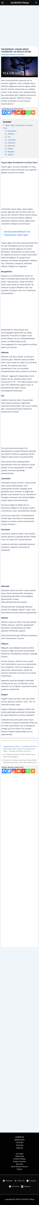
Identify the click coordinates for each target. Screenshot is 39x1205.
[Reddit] (18, 112)
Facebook (9, 1181)
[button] (36, 2)
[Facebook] (4, 112)
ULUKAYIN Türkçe (20, 2)
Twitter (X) (20, 1181)
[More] (33, 112)
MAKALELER (19, 1140)
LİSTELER (19, 1142)
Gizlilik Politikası (20, 1159)
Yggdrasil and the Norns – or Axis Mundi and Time (20, 746)
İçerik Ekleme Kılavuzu (19, 1167)
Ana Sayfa (19, 1154)
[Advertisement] (19, 25)
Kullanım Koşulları (19, 1161)
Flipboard (27, 1186)
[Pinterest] (23, 112)
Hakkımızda (19, 1156)
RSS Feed (15, 1186)
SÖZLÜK (19, 1148)
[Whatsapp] (28, 112)
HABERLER (19, 1137)
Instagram (32, 1181)
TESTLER (19, 1145)
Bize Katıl (19, 1164)
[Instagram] (14, 112)
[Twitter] (9, 112)
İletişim (19, 1169)
